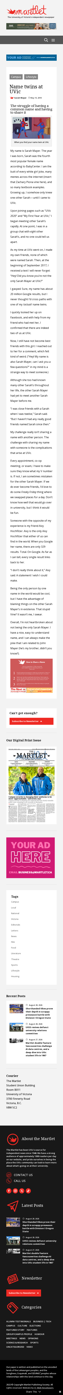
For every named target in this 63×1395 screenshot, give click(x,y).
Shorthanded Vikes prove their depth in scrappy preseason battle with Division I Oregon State (39, 1013)
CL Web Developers (43, 1387)
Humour (39, 1334)
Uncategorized (15, 1346)
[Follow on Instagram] (15, 1190)
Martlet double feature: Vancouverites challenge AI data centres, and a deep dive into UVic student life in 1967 (39, 1049)
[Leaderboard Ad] (31, 60)
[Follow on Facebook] (8, 1190)
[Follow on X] (21, 1190)
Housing (15, 976)
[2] (31, 692)
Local (13, 907)
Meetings (11, 1338)
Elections (35, 1325)
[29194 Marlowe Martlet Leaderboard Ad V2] (31, 28)
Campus (16, 77)
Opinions (33, 1338)
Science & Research (17, 1342)
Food (13, 947)
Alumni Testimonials (18, 1321)
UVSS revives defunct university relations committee (37, 1030)
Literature (16, 953)
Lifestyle (31, 77)
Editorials (15, 924)
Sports (14, 964)
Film (13, 941)
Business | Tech (42, 1321)
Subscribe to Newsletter (25, 721)
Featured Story (15, 1329)
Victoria (14, 919)
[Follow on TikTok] (28, 1190)
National (15, 913)
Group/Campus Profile (19, 1334)
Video (29, 1346)
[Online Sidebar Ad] (30, 877)
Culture (22, 1325)
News (14, 936)
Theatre (15, 959)
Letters (14, 930)
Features (32, 1329)
